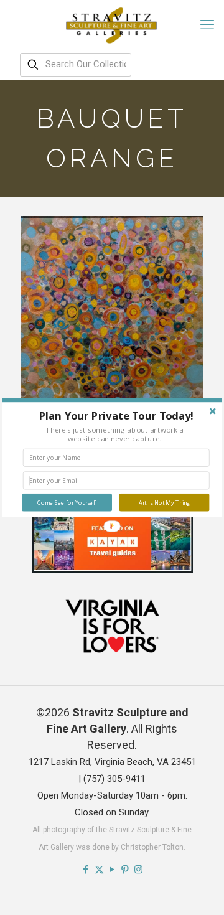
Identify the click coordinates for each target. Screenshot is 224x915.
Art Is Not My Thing (164, 502)
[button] (116, 415)
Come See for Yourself (66, 502)
